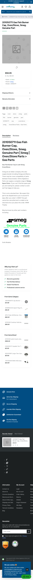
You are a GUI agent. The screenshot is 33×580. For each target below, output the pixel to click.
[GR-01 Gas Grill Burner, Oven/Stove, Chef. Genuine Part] (26, 316)
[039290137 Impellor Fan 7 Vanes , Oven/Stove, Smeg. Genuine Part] (26, 347)
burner (9, 117)
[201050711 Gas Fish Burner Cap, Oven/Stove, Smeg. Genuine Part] (7, 442)
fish (4, 117)
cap (12, 121)
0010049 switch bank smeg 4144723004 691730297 (14, 339)
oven (9, 114)
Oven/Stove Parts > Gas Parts (18, 124)
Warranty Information (8, 99)
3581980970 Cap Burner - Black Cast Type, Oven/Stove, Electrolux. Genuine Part (14, 300)
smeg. (5, 124)
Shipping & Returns (7, 93)
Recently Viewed (7, 434)
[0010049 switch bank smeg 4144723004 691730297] (26, 340)
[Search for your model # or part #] (30, 12)
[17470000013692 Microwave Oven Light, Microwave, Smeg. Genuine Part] (26, 362)
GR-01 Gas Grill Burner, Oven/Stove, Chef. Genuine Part (14, 315)
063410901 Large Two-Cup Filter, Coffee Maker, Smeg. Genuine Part (14, 353)
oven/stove (21, 121)
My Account (20, 485)
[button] (5, 2)
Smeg (11, 81)
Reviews (16, 136)
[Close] (31, 2)
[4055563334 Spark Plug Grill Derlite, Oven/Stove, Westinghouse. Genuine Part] (26, 309)
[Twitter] (7, 466)
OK (27, 570)
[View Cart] (30, 7)
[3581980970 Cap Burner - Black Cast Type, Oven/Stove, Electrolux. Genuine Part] (26, 301)
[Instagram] (7, 463)
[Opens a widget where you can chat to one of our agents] (26, 577)
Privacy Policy (12, 574)
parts (25, 114)
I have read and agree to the (14, 536)
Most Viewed (18, 434)
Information (6, 485)
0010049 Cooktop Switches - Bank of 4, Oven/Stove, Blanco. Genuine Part (14, 322)
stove (14, 114)
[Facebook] (6, 460)
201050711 (6, 121)
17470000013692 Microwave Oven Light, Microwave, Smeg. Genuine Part (14, 360)
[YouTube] (7, 472)
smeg (20, 114)
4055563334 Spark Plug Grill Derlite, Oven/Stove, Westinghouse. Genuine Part (14, 308)
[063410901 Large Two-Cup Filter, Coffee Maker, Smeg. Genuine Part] (26, 354)
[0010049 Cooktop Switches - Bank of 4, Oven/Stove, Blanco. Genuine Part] (26, 323)
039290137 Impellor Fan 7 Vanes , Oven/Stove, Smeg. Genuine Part (14, 346)
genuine (16, 117)
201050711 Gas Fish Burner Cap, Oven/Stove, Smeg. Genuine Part (20, 440)
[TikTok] (7, 469)
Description (6, 136)
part (22, 117)
